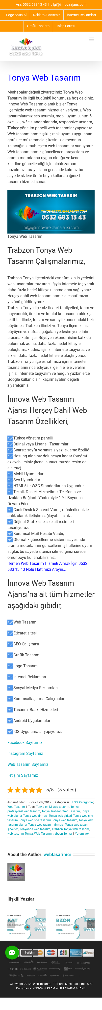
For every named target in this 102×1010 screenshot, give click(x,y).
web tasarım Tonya (20, 833)
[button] (11, 924)
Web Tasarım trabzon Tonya (53, 833)
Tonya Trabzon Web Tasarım (61, 811)
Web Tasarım (16, 807)
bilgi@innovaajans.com (68, 4)
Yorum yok (82, 833)
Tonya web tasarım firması (46, 824)
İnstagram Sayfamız (25, 753)
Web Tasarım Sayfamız (27, 764)
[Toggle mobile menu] (92, 39)
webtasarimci (57, 854)
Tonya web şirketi (60, 816)
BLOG (74, 802)
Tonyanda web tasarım (35, 829)
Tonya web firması (35, 816)
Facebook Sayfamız (24, 742)
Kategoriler (86, 802)
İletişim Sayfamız (22, 775)
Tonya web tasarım (64, 820)
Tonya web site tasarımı (35, 820)
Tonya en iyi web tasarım (52, 807)
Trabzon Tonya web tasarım (70, 829)
